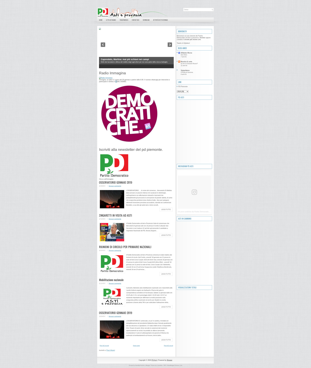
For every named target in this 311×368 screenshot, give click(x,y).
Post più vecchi (168, 345)
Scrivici (202, 38)
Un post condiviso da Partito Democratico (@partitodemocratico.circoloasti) (206, 212)
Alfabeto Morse (186, 53)
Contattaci (135, 20)
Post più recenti (104, 345)
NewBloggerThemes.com (174, 365)
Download (146, 20)
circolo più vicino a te (192, 39)
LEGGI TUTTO (166, 209)
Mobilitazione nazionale (111, 279)
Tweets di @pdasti (183, 43)
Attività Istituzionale (160, 20)
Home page (136, 345)
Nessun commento (115, 186)
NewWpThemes (140, 365)
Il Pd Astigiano (111, 20)
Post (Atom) (110, 350)
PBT (165, 365)
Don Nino (184, 55)
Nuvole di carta (186, 62)
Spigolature (185, 70)
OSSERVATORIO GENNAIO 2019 (115, 182)
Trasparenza (124, 20)
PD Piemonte (183, 86)
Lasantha (159, 365)
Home (100, 20)
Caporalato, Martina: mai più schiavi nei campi (125, 59)
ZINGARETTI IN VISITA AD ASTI (115, 215)
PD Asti (154, 360)
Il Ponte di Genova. (187, 72)
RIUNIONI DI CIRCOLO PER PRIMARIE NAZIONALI (125, 246)
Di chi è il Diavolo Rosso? (189, 63)
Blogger (169, 360)
